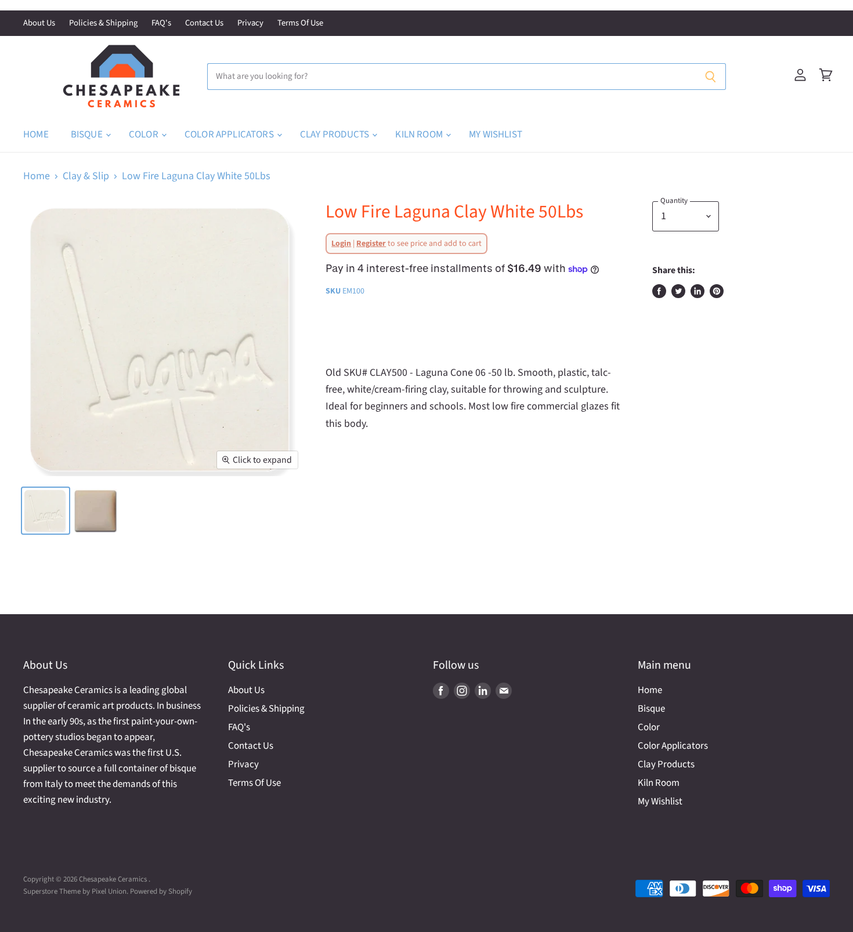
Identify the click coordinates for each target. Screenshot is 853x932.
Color (144, 135)
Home (36, 135)
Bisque (87, 135)
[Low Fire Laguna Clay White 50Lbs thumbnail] (45, 511)
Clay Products (335, 135)
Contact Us (204, 23)
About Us (39, 23)
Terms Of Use (300, 23)
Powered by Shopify (161, 891)
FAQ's (161, 23)
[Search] (710, 76)
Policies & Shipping (103, 23)
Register (371, 243)
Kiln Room (419, 135)
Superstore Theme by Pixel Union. (75, 891)
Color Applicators (230, 135)
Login (341, 243)
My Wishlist (495, 135)
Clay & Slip (86, 177)
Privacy (250, 23)
